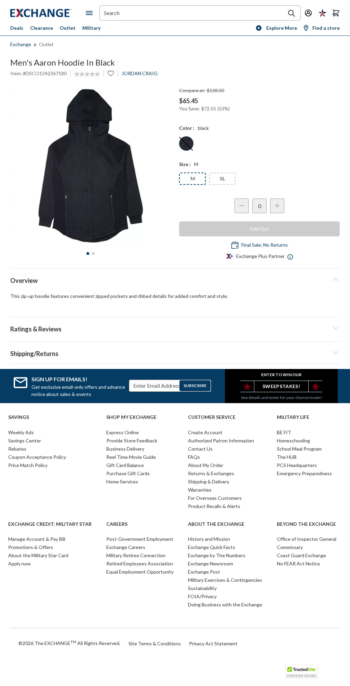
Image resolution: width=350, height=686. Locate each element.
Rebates (17, 449)
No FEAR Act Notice (298, 563)
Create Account (205, 432)
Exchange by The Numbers (216, 555)
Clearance (41, 28)
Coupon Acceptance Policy (37, 457)
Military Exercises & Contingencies (225, 580)
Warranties (200, 490)
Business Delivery (125, 449)
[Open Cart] (336, 13)
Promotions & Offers (30, 547)
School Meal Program (299, 449)
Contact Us (200, 449)
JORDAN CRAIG (140, 73)
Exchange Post (204, 572)
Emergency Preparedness (304, 473)
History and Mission (209, 539)
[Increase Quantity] (277, 205)
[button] (175, 328)
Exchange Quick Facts (211, 547)
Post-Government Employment (139, 539)
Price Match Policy (28, 465)
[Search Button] (291, 13)
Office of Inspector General (306, 539)
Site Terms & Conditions (155, 643)
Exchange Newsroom (210, 563)
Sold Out (259, 229)
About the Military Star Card (38, 555)
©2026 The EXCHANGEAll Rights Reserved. (69, 643)
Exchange (20, 44)
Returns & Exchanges (211, 473)
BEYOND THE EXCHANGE (306, 524)
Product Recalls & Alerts (214, 506)
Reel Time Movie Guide (131, 457)
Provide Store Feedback (131, 440)
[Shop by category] (90, 13)
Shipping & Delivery (208, 481)
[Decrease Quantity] (241, 205)
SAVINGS (18, 417)
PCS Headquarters (297, 465)
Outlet (68, 28)
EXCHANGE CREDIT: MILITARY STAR (50, 524)
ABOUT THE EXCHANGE (216, 524)
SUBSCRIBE (195, 385)
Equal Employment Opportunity (140, 572)
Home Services (122, 481)
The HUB (287, 457)
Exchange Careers (125, 547)
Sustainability (202, 588)
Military (91, 28)
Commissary (290, 547)
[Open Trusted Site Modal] (301, 671)
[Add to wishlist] (110, 73)
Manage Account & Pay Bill (36, 539)
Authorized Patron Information (221, 440)
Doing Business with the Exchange (225, 604)
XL (222, 178)
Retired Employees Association (139, 563)
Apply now (19, 563)
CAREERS (116, 524)
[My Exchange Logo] (48, 13)
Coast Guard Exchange (301, 555)
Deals (16, 28)
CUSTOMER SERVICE (211, 417)
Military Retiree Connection (135, 555)
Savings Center (24, 440)
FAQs (194, 457)
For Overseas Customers (215, 498)
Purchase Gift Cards (128, 473)
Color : (186, 128)
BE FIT (284, 432)
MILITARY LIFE (293, 417)
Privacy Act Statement (213, 643)
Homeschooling (293, 440)
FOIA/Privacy (202, 596)
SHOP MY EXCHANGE (131, 417)
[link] (87, 74)
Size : (185, 164)
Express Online (122, 432)
